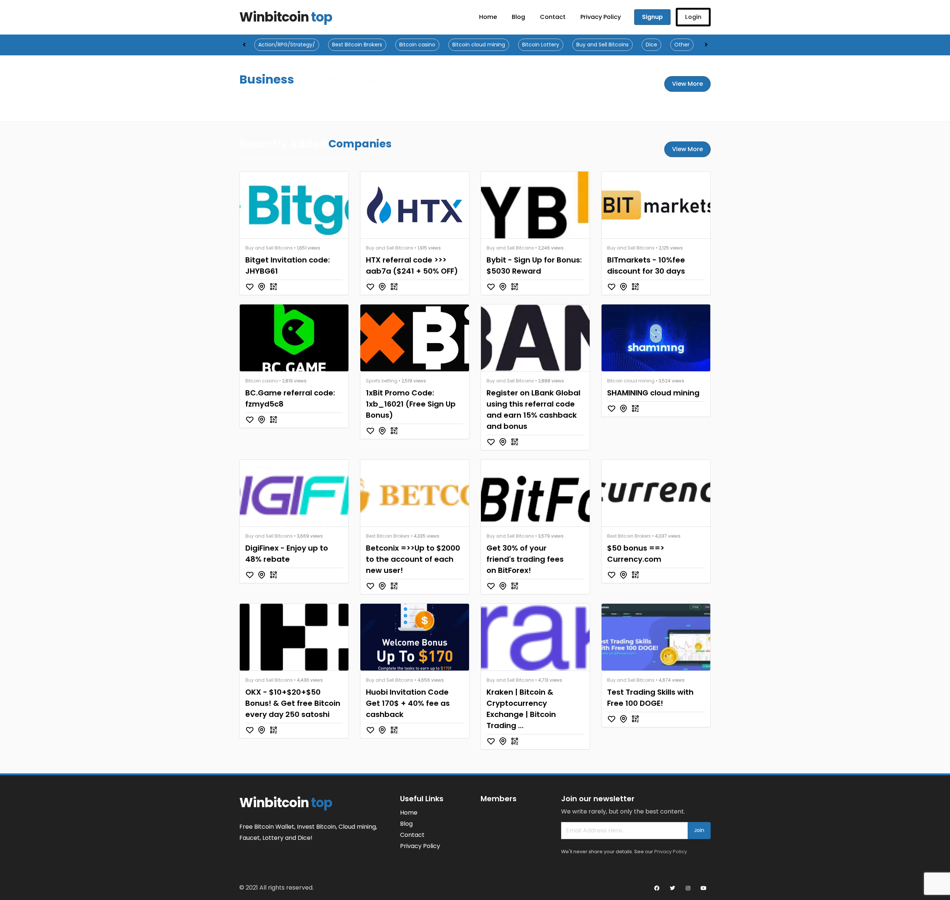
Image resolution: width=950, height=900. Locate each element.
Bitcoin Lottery (540, 44)
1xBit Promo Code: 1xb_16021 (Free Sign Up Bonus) (411, 404)
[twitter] (672, 888)
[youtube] (704, 888)
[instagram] (688, 888)
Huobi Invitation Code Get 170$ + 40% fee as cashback (408, 703)
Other (681, 44)
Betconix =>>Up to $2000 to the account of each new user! (413, 559)
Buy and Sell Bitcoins (602, 44)
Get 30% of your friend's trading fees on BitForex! (525, 559)
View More (687, 83)
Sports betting (381, 381)
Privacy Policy (670, 851)
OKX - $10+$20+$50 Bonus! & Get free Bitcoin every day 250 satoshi (292, 703)
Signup (652, 17)
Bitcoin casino (417, 44)
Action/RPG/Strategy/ (286, 44)
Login (693, 17)
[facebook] (657, 888)
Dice (651, 44)
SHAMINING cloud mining (653, 393)
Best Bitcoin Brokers (357, 44)
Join (699, 830)
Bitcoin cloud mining (478, 44)
